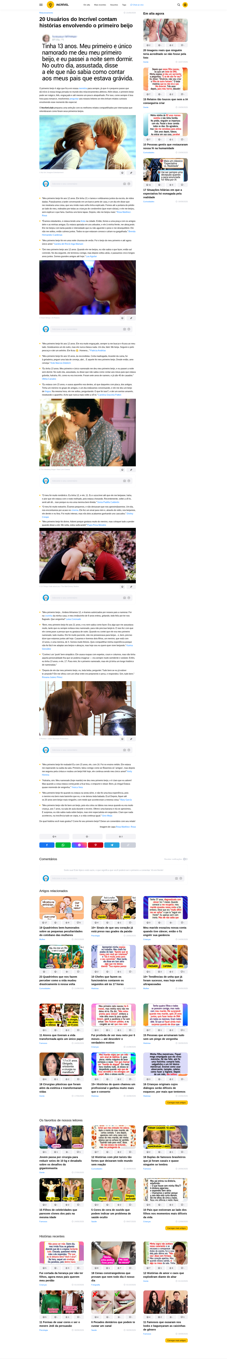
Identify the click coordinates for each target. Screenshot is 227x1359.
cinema (74, 510)
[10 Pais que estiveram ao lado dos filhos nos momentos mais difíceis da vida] (165, 1190)
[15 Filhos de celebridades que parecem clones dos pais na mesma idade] (61, 1190)
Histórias (95, 988)
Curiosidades (148, 152)
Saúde (94, 1221)
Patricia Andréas (98, 350)
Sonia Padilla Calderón (108, 502)
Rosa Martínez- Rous (126, 827)
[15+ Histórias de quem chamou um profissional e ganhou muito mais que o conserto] (113, 1065)
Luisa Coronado (73, 619)
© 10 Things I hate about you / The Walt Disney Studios (59, 586)
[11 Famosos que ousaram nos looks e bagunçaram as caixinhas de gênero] (165, 1302)
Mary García (126, 800)
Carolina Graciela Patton (109, 395)
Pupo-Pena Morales (96, 525)
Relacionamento (46, 13)
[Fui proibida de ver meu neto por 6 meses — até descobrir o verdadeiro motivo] (113, 1016)
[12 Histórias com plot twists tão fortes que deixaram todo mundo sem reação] (113, 1137)
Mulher (42, 939)
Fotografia (95, 1285)
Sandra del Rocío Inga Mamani (68, 244)
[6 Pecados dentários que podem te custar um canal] (113, 1302)
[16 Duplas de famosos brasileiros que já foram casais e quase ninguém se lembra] (165, 1137)
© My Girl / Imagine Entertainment (51, 172)
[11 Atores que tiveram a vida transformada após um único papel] (61, 1016)
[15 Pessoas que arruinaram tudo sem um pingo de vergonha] (165, 1016)
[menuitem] (86, 5)
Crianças (147, 939)
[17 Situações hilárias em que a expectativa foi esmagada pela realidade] (165, 170)
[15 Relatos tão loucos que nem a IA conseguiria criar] (165, 79)
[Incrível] (58, 4)
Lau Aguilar (91, 256)
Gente (145, 62)
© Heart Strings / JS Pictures (49, 318)
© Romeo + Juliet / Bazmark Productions (53, 739)
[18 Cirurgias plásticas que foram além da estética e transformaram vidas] (61, 1065)
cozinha (48, 616)
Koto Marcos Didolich (61, 363)
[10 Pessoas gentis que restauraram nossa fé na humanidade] (165, 125)
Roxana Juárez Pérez (52, 677)
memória (83, 88)
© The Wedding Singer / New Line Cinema (54, 469)
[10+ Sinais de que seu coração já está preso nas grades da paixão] (113, 908)
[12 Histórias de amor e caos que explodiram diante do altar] (165, 1253)
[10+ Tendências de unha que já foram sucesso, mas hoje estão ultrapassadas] (165, 957)
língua (48, 391)
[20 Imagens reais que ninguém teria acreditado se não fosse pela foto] (165, 31)
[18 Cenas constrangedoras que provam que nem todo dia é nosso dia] (113, 1253)
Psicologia (95, 936)
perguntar (74, 99)
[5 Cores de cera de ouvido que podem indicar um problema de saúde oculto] (113, 1190)
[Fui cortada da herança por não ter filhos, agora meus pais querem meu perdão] (61, 1253)
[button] (54, 836)
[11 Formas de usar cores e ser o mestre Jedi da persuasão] (61, 1302)
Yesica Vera (77, 787)
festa (83, 221)
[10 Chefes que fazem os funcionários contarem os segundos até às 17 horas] (113, 957)
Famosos (43, 1043)
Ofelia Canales (49, 379)
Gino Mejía (107, 816)
